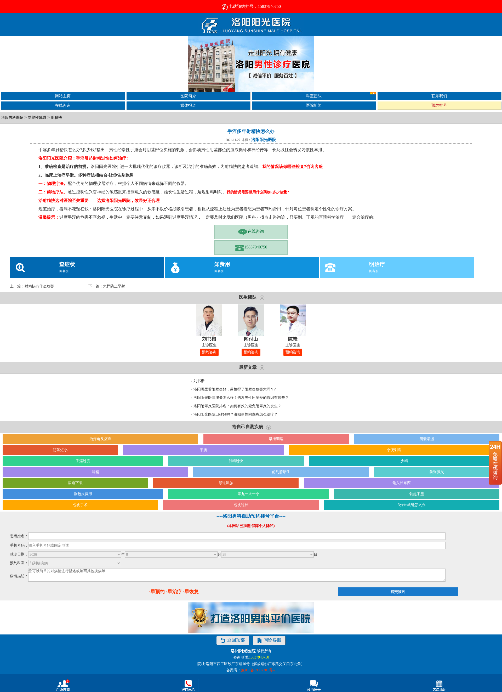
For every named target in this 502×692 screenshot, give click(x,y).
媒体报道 (188, 105)
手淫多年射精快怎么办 (251, 131)
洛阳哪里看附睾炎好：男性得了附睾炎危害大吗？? (234, 389)
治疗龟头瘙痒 (100, 439)
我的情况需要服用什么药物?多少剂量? (258, 192)
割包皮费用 (83, 494)
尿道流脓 (226, 483)
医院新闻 (314, 105)
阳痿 (203, 450)
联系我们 (439, 96)
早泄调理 (276, 439)
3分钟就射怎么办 (411, 505)
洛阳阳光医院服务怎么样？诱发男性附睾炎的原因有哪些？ (241, 398)
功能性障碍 (37, 118)
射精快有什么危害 (39, 286)
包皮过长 (241, 505)
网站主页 (63, 96)
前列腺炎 (436, 472)
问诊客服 (272, 640)
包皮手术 (80, 505)
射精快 (56, 118)
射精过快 (236, 461)
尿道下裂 (75, 483)
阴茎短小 (60, 450)
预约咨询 (209, 352)
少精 (404, 461)
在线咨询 (63, 105)
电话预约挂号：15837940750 (255, 6)
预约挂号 (439, 105)
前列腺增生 (281, 472)
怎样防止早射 (114, 286)
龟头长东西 (401, 483)
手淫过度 (83, 461)
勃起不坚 (416, 494)
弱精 (95, 472)
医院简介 (188, 96)
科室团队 (314, 96)
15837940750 (255, 247)
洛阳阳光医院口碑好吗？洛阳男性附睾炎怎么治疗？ (235, 414)
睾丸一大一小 (248, 494)
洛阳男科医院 (12, 118)
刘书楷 (198, 381)
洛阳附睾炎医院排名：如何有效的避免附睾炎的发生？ (237, 406)
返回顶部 (236, 640)
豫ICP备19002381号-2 (258, 670)
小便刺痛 (394, 450)
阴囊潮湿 (426, 439)
